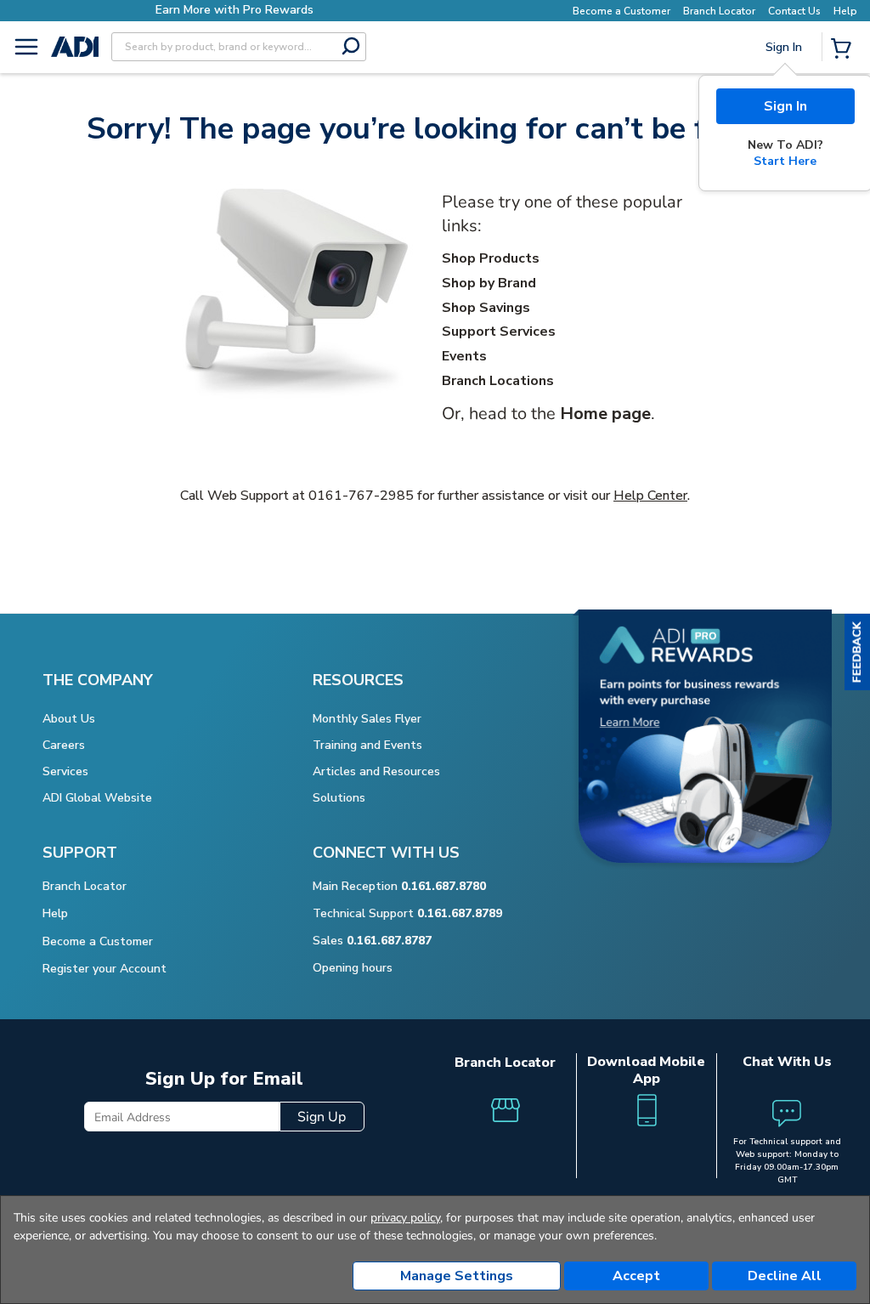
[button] (857, 652)
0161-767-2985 (361, 495)
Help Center (650, 495)
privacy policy (405, 1218)
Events (464, 356)
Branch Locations (498, 380)
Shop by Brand (489, 283)
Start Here (785, 161)
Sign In (785, 106)
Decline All (785, 1276)
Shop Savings (486, 307)
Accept (636, 1276)
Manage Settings (456, 1276)
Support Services (499, 331)
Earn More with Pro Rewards (234, 10)
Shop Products (491, 258)
